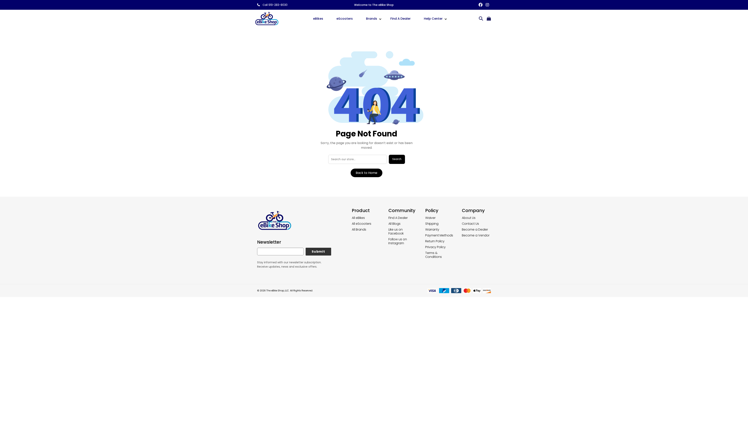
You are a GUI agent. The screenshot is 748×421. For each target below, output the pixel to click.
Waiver (430, 218)
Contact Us (470, 223)
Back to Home (366, 173)
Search (396, 159)
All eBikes (358, 218)
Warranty (432, 229)
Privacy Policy (435, 247)
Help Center (433, 18)
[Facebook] (480, 5)
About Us (468, 218)
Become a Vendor (476, 235)
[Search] (481, 18)
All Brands (359, 229)
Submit (318, 251)
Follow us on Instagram (397, 241)
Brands (371, 18)
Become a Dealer (475, 229)
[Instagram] (487, 5)
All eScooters (361, 223)
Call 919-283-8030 (275, 5)
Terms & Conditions (433, 255)
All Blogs (394, 223)
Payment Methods (439, 235)
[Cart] (489, 18)
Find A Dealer (400, 18)
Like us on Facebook (396, 231)
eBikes (318, 18)
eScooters (344, 18)
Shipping (431, 223)
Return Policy (435, 241)
